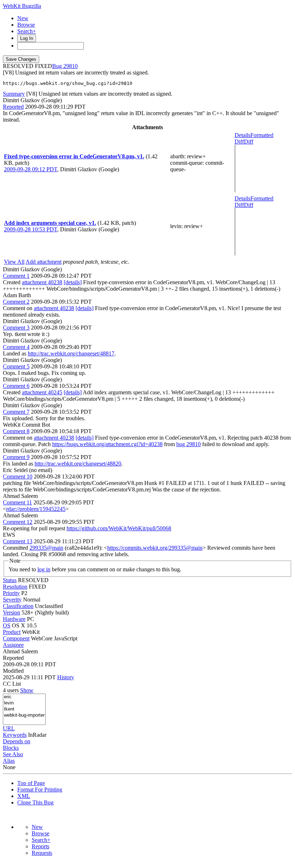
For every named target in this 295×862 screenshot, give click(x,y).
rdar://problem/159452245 (35, 509)
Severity (12, 599)
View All (14, 262)
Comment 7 (16, 412)
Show (26, 690)
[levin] (24, 703)
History (65, 677)
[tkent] (24, 709)
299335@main (46, 548)
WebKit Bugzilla (22, 6)
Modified (13, 671)
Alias (9, 761)
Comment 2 (16, 302)
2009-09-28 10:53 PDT (30, 229)
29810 (70, 66)
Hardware (14, 619)
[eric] (24, 697)
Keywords (15, 735)
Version (11, 612)
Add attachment (44, 262)
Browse (26, 25)
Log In (26, 38)
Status (10, 580)
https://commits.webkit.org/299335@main (155, 548)
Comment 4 (16, 347)
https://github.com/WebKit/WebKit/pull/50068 (119, 528)
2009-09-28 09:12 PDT (30, 169)
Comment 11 (17, 502)
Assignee (13, 645)
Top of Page (31, 783)
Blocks (11, 748)
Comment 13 (17, 541)
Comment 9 (16, 457)
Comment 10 (17, 476)
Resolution (15, 587)
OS (6, 625)
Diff (248, 142)
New (22, 18)
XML (23, 796)
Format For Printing (39, 789)
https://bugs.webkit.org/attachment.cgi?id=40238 (107, 444)
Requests (42, 853)
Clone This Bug (35, 802)
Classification (18, 606)
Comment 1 (16, 276)
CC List (12, 684)
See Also (13, 754)
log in (43, 569)
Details (242, 135)
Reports (40, 846)
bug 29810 (188, 444)
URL (9, 728)
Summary (14, 94)
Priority (11, 593)
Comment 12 (17, 522)
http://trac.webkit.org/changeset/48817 (71, 353)
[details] (73, 282)
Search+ (26, 31)
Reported (13, 107)
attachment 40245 (42, 392)
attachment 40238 (42, 282)
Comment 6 (16, 386)
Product (12, 632)
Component (16, 638)
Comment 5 (16, 366)
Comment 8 (16, 431)
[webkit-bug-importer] (24, 715)
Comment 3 (16, 328)
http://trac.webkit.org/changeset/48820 (78, 464)
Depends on (16, 741)
